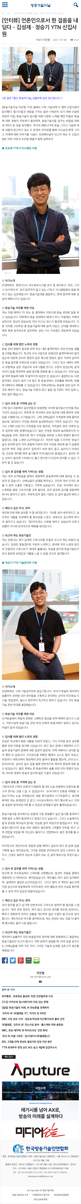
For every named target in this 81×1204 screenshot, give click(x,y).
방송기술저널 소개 (20, 1195)
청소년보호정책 (40, 1200)
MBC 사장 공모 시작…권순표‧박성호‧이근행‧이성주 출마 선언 (33, 1019)
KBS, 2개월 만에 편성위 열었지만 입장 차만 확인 (27, 1042)
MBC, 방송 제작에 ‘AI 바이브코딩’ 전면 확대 (24, 1030)
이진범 (46, 40)
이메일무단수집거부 (40, 1195)
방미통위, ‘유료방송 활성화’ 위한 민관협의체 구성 (27, 996)
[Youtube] (40, 981)
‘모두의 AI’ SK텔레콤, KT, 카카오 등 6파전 (24, 1013)
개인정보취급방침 (61, 1195)
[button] (75, 5)
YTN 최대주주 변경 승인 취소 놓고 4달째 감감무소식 (29, 1047)
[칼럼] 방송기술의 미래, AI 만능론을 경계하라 (25, 1007)
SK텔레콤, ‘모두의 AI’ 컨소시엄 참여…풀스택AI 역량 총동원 (32, 1025)
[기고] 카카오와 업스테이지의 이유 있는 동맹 (25, 1002)
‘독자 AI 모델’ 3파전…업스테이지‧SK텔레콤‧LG (26, 1036)
